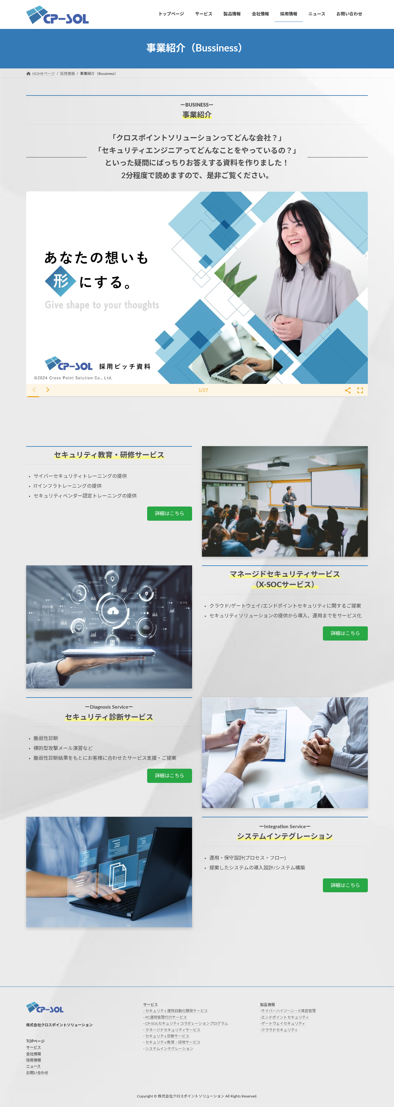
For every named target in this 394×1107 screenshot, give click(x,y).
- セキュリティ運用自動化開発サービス (175, 1011)
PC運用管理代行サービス (166, 1017)
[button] (169, 513)
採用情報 (33, 1060)
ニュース (33, 1066)
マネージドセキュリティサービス (172, 1030)
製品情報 (267, 1005)
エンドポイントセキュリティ (285, 1017)
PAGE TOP (379, 1068)
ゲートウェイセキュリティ (283, 1023)
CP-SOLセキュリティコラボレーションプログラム (186, 1023)
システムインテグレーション (169, 1049)
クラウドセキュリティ (279, 1030)
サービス (33, 1047)
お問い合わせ (37, 1073)
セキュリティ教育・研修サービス (172, 1042)
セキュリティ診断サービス (167, 1036)
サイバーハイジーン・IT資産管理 (288, 1011)
